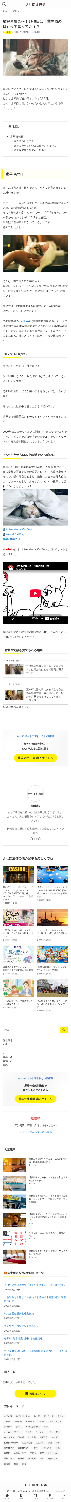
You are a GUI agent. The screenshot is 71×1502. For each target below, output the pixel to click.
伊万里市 (44, 1437)
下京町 (21, 1437)
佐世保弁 (40, 1442)
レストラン (9, 1437)
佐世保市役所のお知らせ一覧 (25, 1273)
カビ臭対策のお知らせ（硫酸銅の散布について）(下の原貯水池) (35, 1352)
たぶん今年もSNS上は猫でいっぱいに (35, 145)
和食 (58, 1442)
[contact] (45, 1485)
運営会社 (11, 1491)
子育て (35, 1448)
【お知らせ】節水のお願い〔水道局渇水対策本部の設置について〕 (35, 1299)
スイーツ (42, 1421)
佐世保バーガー (11, 1442)
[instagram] (38, 839)
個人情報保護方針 (40, 1491)
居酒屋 (7, 1453)
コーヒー (18, 1421)
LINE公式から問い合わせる (37, 1132)
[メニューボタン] (67, 4)
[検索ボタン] (4, 4)
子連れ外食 (47, 1448)
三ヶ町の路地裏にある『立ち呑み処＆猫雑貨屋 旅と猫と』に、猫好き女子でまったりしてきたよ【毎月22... (44, 695)
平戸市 (33, 1453)
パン (46, 1427)
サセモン (30, 1421)
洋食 (42, 1458)
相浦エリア (53, 1458)
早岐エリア (9, 1458)
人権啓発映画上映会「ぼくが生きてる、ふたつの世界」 (35, 1284)
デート (19, 1427)
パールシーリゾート (13, 1432)
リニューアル (54, 1432)
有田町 (21, 1458)
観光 (16, 1464)
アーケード (49, 1416)
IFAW (27, 321)
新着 (21, 1498)
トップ (63, 1498)
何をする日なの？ (24, 141)
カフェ (61, 1416)
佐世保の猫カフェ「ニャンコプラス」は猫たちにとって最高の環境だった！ (44, 669)
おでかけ (8, 1416)
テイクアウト (56, 1421)
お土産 (37, 1416)
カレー (7, 1421)
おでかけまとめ (23, 1416)
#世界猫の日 (12, 539)
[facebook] (33, 839)
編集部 (35, 806)
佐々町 (55, 1437)
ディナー (8, 1427)
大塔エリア (9, 1448)
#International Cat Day (18, 529)
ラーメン (40, 1432)
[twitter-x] (29, 1485)
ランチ (29, 1432)
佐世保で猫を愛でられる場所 (30, 150)
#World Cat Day (14, 534)
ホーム (7, 1498)
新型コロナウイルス (49, 1453)
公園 (50, 1442)
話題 (8, 32)
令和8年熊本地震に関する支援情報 (23, 1338)
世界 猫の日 (17, 136)
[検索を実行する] (64, 1030)
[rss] (41, 1485)
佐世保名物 (27, 1442)
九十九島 (32, 1437)
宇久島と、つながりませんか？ (21, 1325)
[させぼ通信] (35, 4)
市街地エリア (20, 1453)
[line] (37, 1485)
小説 (58, 1448)
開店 (24, 1464)
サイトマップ (58, 1491)
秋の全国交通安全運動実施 (19, 1313)
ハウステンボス (33, 1427)
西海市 (7, 1464)
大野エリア (23, 1448)
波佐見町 (32, 1458)
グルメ (35, 1498)
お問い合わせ (23, 1491)
